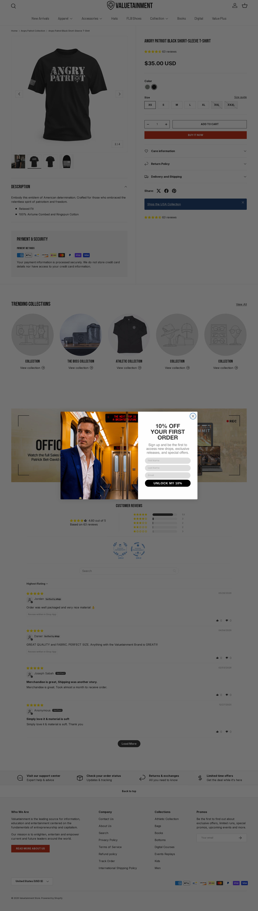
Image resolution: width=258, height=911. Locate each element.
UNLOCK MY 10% (168, 483)
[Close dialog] (193, 416)
